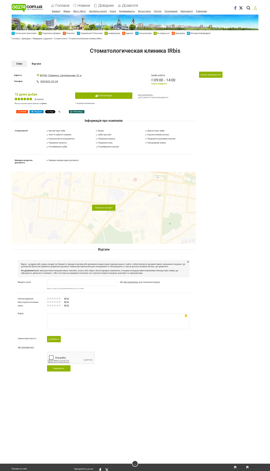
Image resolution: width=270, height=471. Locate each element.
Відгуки (36, 63)
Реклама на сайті (19, 469)
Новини (84, 5)
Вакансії (56, 11)
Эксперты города (98, 11)
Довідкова (201, 11)
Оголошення (171, 11)
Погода (157, 11)
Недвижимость (127, 11)
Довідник (106, 5)
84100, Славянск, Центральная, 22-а (60, 75)
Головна (62, 5)
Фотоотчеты (144, 11)
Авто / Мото (79, 11)
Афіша (66, 11)
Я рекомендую (105, 95)
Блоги (113, 11)
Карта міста (187, 11)
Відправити (58, 368)
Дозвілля (130, 5)
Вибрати (55, 339)
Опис (19, 63)
